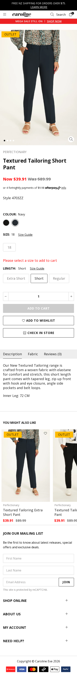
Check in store (40, 333)
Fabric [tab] (33, 354)
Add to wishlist (40, 320)
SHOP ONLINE (15, 600)
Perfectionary (11, 505)
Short (39, 278)
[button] (4, 140)
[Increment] (71, 296)
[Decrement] (5, 296)
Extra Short (16, 278)
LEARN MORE (38, 7)
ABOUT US (12, 614)
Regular (59, 278)
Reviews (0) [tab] (52, 354)
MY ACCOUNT (14, 627)
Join (66, 582)
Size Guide (25, 235)
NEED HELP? (13, 641)
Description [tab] (12, 354)
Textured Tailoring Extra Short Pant (23, 512)
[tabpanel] (38, 380)
